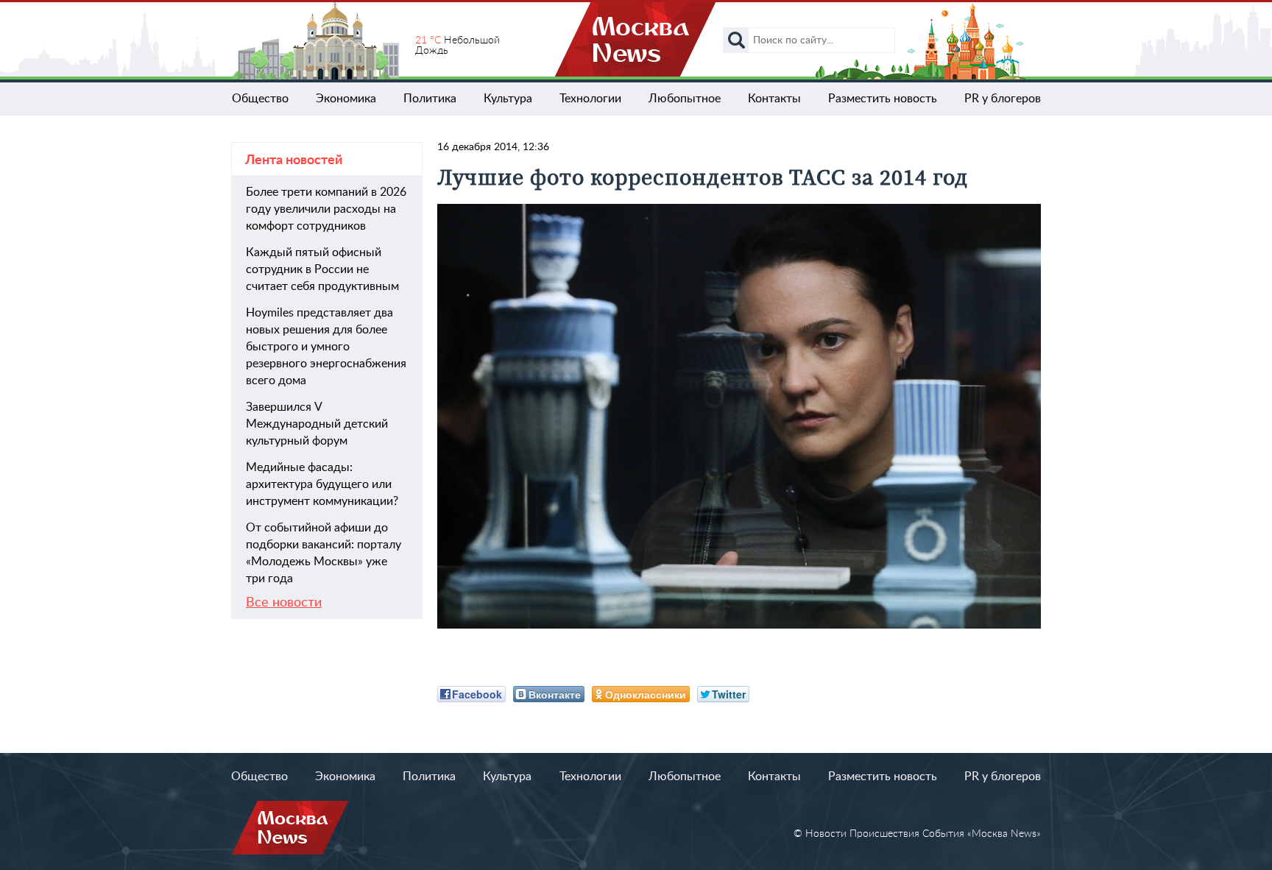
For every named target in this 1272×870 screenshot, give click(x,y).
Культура (508, 99)
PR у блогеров (1002, 99)
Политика (429, 99)
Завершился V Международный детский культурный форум (317, 424)
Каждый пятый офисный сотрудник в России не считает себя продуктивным (322, 269)
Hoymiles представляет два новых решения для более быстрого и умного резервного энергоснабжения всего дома (326, 346)
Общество (260, 99)
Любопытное (685, 99)
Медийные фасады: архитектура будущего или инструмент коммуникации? (322, 484)
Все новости (284, 602)
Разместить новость (882, 99)
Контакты (774, 99)
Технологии (590, 99)
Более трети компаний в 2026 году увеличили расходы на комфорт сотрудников (326, 209)
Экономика (346, 99)
